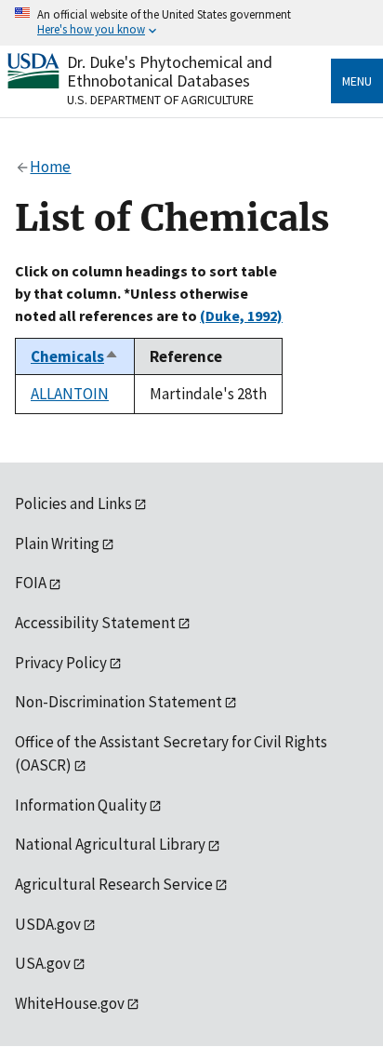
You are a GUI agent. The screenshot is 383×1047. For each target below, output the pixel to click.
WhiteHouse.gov (70, 1003)
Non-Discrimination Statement (118, 701)
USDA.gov (48, 924)
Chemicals (75, 356)
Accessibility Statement (95, 622)
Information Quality (81, 805)
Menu (357, 81)
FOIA (30, 582)
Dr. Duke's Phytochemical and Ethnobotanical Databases (169, 71)
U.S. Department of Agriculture (160, 99)
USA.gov (43, 963)
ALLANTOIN (70, 393)
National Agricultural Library (110, 844)
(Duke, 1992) (241, 315)
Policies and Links (73, 503)
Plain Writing (57, 543)
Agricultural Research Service (114, 884)
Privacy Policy (61, 662)
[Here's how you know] (191, 23)
